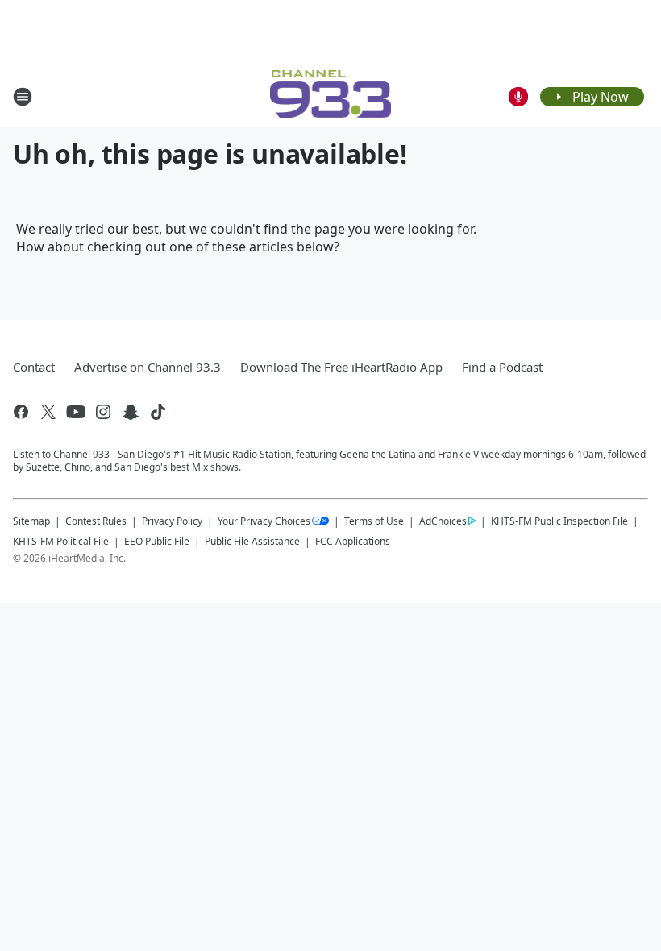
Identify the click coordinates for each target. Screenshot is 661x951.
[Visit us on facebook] (21, 412)
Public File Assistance (252, 541)
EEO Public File (156, 541)
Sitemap (31, 521)
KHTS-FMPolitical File (61, 541)
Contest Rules (96, 521)
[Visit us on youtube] (75, 412)
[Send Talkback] (518, 96)
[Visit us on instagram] (103, 412)
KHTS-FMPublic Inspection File (559, 520)
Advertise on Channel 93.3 (147, 367)
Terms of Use (374, 521)
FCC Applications (352, 540)
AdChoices (443, 521)
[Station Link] (331, 96)
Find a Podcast (502, 367)
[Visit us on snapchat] (130, 412)
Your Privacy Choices (264, 521)
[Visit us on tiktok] (158, 412)
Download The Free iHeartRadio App (341, 367)
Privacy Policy (172, 521)
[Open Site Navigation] (22, 96)
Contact (34, 367)
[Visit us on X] (48, 412)
